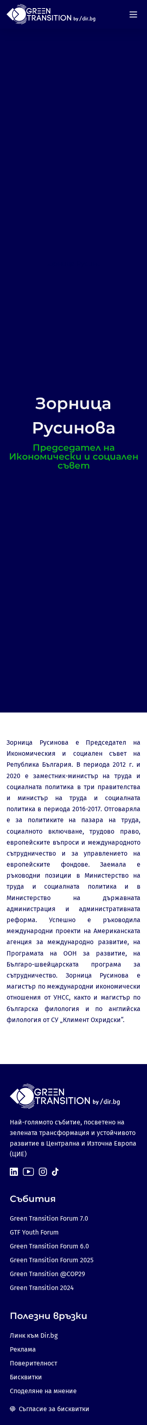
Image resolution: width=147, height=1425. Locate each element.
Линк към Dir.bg (34, 1335)
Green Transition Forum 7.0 (49, 1218)
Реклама (23, 1349)
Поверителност (33, 1363)
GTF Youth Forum (34, 1232)
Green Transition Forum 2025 (52, 1260)
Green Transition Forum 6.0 (49, 1246)
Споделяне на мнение (43, 1391)
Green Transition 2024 (42, 1288)
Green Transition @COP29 (47, 1274)
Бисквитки (26, 1377)
